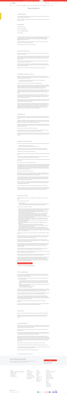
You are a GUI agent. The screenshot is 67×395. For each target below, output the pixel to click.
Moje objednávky (29, 378)
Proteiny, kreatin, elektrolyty (49, 378)
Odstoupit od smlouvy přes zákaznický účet (25, 263)
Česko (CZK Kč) (13, 390)
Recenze (37, 374)
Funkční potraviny (48, 386)
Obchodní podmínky (29, 374)
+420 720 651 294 (13, 375)
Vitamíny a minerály (48, 374)
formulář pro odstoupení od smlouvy (29, 265)
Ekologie (37, 378)
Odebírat (50, 360)
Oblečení (47, 382)
